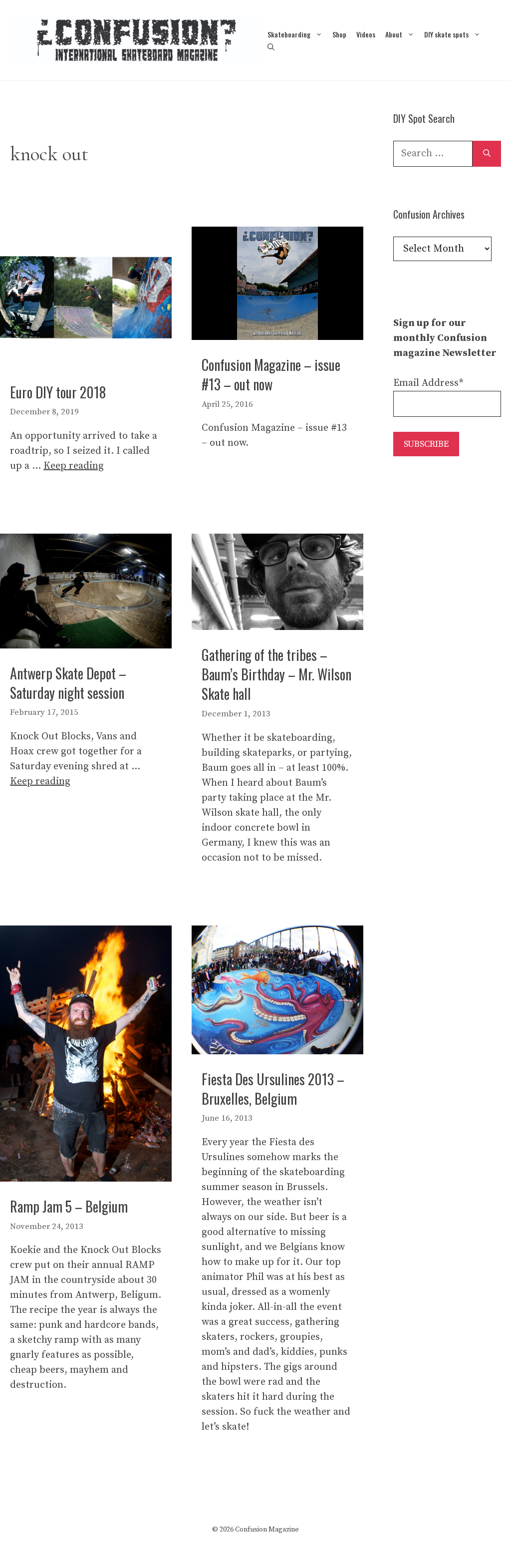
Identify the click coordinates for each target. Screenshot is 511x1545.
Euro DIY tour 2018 (58, 392)
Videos (365, 34)
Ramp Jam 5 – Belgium (69, 1206)
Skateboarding (288, 34)
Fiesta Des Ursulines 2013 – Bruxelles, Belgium (273, 1089)
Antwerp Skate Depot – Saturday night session (68, 683)
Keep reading (73, 466)
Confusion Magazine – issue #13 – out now (271, 374)
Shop (339, 34)
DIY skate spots (446, 34)
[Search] (487, 154)
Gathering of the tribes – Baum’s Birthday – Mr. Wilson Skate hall (276, 674)
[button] (270, 46)
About (393, 34)
